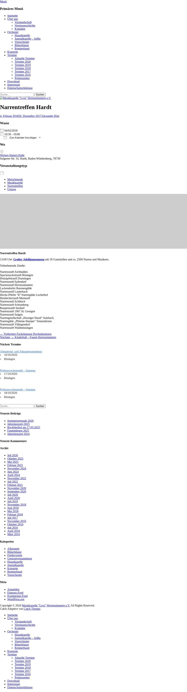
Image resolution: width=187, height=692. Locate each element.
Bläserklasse (22, 45)
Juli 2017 (12, 517)
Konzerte (12, 51)
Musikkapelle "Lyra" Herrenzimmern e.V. (46, 605)
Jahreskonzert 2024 (18, 433)
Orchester (12, 32)
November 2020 (16, 488)
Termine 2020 (23, 61)
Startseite (12, 15)
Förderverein (14, 555)
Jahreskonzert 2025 (18, 424)
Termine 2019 (23, 65)
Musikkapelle (15, 182)
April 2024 (13, 475)
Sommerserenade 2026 (20, 420)
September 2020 (16, 491)
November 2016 (16, 521)
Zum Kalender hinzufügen (23, 137)
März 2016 (13, 534)
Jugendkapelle (15, 565)
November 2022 (16, 478)
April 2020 (13, 498)
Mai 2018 (12, 511)
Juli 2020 (12, 494)
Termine (12, 55)
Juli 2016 (12, 527)
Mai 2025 (12, 461)
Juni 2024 (13, 471)
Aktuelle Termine (25, 58)
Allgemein (13, 548)
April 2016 (13, 530)
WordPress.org (15, 599)
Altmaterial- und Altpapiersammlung (21, 351)
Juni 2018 (13, 507)
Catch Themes (32, 608)
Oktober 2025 (15, 458)
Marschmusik (15, 179)
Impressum (13, 84)
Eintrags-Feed (15, 592)
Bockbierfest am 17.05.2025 (23, 427)
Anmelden (13, 589)
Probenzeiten (22, 78)
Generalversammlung (19, 558)
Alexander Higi (50, 115)
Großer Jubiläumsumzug (28, 259)
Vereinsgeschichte (25, 25)
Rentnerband (22, 48)
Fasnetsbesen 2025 (18, 430)
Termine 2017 (23, 71)
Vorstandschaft (23, 22)
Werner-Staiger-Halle (12, 155)
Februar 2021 (15, 484)
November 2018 (16, 504)
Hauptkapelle (22, 35)
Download (13, 81)
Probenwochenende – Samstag (17, 370)
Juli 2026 (12, 455)
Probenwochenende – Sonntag (17, 389)
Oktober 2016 (15, 524)
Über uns (12, 18)
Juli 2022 (12, 481)
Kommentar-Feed (17, 596)
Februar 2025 (15, 465)
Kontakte (20, 28)
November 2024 (16, 468)
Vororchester (22, 41)
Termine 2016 (23, 74)
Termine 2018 (23, 68)
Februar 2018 (15, 514)
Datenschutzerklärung (20, 88)
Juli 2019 (12, 501)
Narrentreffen (15, 185)
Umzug (11, 189)
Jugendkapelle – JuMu (28, 38)
